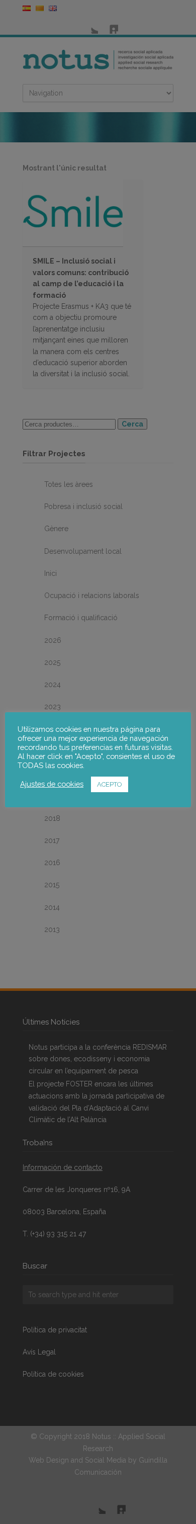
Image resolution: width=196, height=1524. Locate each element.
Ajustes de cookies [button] (51, 784)
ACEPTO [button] (109, 784)
